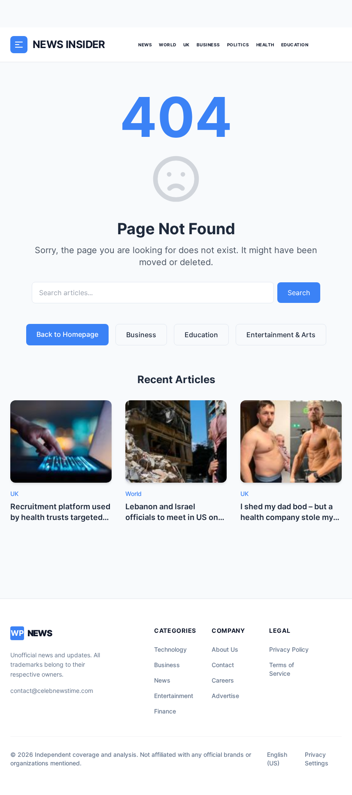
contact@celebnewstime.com (51, 690)
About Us (225, 649)
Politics (238, 44)
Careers (223, 680)
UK (186, 44)
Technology (170, 649)
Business (208, 44)
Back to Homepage (67, 334)
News (145, 44)
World (167, 44)
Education (295, 44)
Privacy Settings (316, 759)
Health (265, 44)
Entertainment (173, 695)
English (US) (277, 759)
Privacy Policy (289, 649)
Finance (165, 711)
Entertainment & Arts (281, 334)
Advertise (225, 695)
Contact (223, 664)
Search (299, 292)
